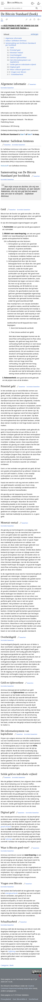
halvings (8, 839)
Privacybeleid (6, 999)
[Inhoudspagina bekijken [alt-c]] (2, 19)
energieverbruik (11, 893)
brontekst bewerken (7, 88)
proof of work (6, 826)
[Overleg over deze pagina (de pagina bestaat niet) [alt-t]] (7, 19)
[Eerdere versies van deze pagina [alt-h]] (34, 19)
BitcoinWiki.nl (15, 3)
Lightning (11, 951)
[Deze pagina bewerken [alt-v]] (27, 19)
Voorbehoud (33, 999)
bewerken (33, 84)
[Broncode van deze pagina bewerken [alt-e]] (30, 19)
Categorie (4, 965)
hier (22, 134)
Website (4, 166)
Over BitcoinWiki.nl (20, 999)
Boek (11, 965)
